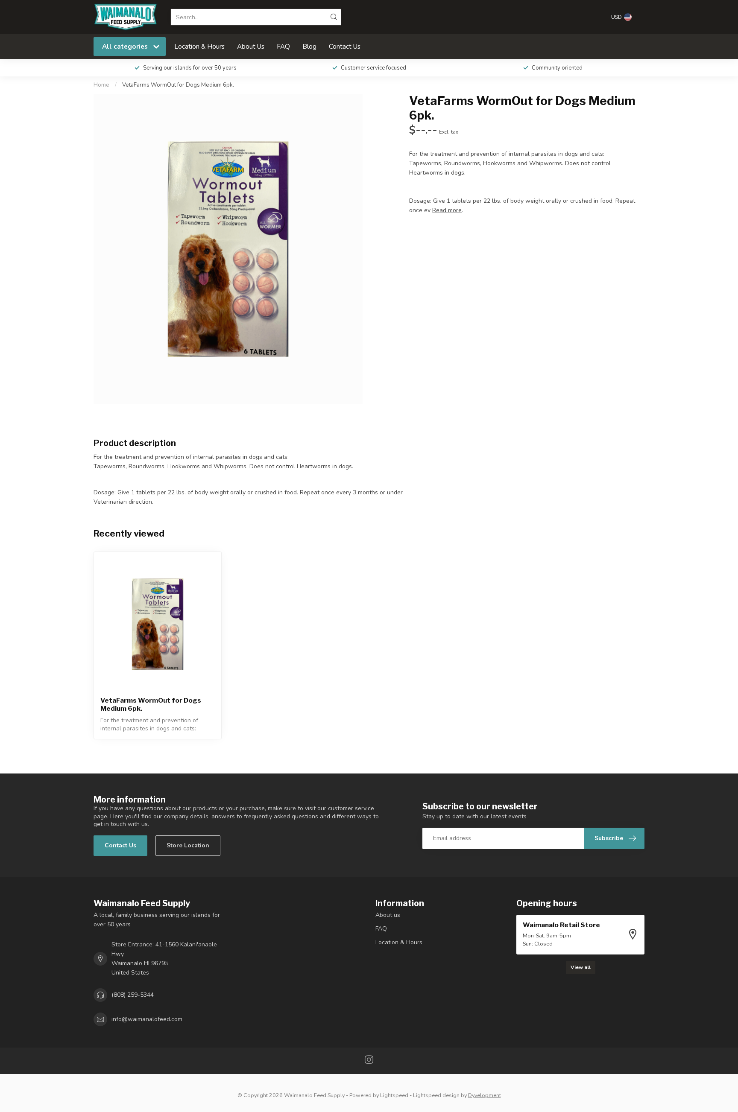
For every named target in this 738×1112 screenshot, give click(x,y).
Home (101, 85)
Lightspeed (394, 1095)
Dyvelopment (484, 1095)
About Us (250, 46)
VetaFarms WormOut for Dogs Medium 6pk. (178, 85)
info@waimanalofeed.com (146, 1019)
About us (387, 915)
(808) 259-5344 (132, 995)
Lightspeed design (436, 1095)
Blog (309, 46)
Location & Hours (199, 46)
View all (581, 967)
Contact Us (344, 46)
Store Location (188, 845)
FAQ (283, 46)
